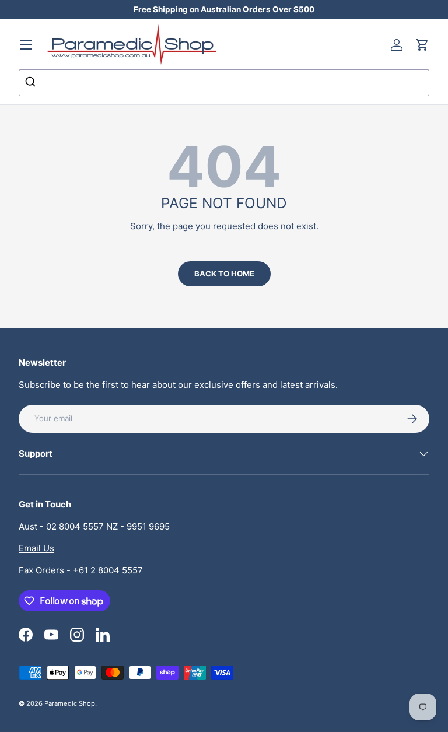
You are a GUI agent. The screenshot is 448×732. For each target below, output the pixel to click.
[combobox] (224, 82)
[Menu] (25, 45)
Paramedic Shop (69, 703)
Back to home (224, 273)
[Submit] (31, 83)
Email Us (36, 548)
